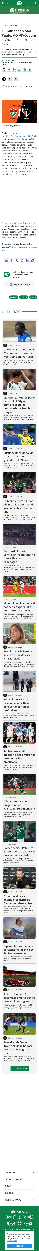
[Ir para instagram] (19, 1217)
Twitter (13, 247)
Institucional (12, 1199)
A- (16, 79)
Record (8, 1192)
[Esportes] (19, 10)
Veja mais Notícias (19, 1069)
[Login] (35, 3)
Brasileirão (13, 297)
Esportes (9, 1172)
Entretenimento (14, 1179)
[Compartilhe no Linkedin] (14, 69)
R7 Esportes (5, 25)
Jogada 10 (14, 25)
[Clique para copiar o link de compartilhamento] (29, 69)
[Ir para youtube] (30, 1223)
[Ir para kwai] (25, 1217)
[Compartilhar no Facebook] (9, 69)
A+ (10, 79)
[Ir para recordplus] (8, 1223)
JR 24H (7, 1186)
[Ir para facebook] (13, 1217)
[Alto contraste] (4, 79)
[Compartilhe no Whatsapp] (19, 69)
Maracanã (33, 297)
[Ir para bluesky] (8, 1217)
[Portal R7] (19, 3)
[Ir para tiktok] (13, 1223)
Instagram (23, 247)
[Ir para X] (19, 1223)
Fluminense (23, 297)
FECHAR (19, 1246)
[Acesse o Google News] (24, 69)
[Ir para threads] (30, 1217)
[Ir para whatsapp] (25, 1223)
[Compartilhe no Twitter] (3, 69)
